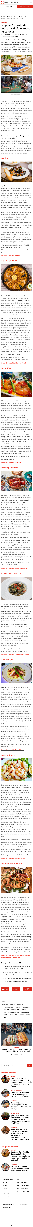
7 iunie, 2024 (15, 36)
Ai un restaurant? (8, 1204)
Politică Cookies (22, 1182)
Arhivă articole (7, 1197)
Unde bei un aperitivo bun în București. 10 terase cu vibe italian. (20, 1094)
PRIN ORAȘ (10, 16)
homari (24, 1009)
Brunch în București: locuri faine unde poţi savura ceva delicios (20, 1168)
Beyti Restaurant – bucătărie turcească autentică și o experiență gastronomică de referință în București (20, 1134)
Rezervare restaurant (6, 1192)
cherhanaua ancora (8, 1007)
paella (5, 1014)
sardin (28, 1014)
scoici (5, 1017)
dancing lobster (26, 1007)
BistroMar (5, 1004)
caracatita (20, 1004)
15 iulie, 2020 (23, 34)
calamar (13, 1004)
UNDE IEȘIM (19, 1090)
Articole (5, 1182)
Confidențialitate (22, 1188)
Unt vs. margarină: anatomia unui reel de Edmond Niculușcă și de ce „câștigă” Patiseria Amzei (21, 1082)
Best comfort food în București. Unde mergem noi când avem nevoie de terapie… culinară (21, 1156)
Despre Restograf (8, 1179)
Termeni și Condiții (23, 1192)
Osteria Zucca (25, 1012)
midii (5, 1012)
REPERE (17, 1113)
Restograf (7, 34)
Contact (5, 1188)
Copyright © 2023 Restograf (16, 1225)
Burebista (16, 957)
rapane (22, 1014)
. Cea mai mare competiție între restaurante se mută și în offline (21, 1119)
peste (11, 1014)
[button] (11, 1054)
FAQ (18, 1179)
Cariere (5, 1185)
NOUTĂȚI (13, 1076)
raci (16, 1014)
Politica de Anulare (23, 1185)
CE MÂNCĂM (19, 16)
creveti (18, 1007)
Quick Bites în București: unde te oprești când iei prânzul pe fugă (16, 1050)
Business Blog (7, 1207)
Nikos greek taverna (14, 1012)
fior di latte (6, 1009)
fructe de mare (15, 1009)
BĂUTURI (13, 1090)
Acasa (3, 16)
